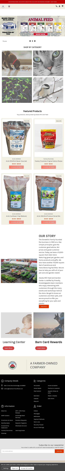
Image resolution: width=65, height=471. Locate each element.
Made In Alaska (52, 396)
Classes (36, 398)
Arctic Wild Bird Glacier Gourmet (16, 161)
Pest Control (37, 391)
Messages (37, 413)
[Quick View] (28, 121)
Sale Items (51, 398)
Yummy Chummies (6, 430)
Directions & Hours (7, 420)
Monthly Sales (5, 423)
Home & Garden (52, 385)
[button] (8, 348)
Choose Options (17, 167)
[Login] (60, 6)
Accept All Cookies (27, 468)
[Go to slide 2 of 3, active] (32, 41)
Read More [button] (44, 306)
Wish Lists (37, 422)
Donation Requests (21, 420)
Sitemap (3, 433)
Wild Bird (36, 396)
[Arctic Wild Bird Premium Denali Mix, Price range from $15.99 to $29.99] (49, 193)
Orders (36, 411)
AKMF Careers (5, 415)
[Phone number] (57, 6)
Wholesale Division (21, 426)
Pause (5, 41)
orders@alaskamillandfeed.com (13, 388)
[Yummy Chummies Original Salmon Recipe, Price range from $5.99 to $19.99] (49, 138)
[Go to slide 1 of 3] (30, 41)
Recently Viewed (38, 425)
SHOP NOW (54, 2)
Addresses (37, 416)
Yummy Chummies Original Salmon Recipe (48, 161)
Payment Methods (39, 419)
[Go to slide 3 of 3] (35, 41)
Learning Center (20, 430)
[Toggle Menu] (3, 6)
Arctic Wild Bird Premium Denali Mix (48, 216)
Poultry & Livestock (54, 388)
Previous (2, 26)
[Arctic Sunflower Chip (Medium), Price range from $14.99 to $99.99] (16, 193)
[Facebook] (2, 393)
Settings (6, 468)
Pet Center (37, 385)
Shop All (36, 401)
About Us (4, 411)
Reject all (15, 468)
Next (63, 26)
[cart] (62, 6)
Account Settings (39, 427)
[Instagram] (6, 393)
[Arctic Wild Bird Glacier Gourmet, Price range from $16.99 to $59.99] (16, 138)
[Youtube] (9, 393)
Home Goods (37, 388)
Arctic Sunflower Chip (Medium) (16, 216)
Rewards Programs (21, 423)
